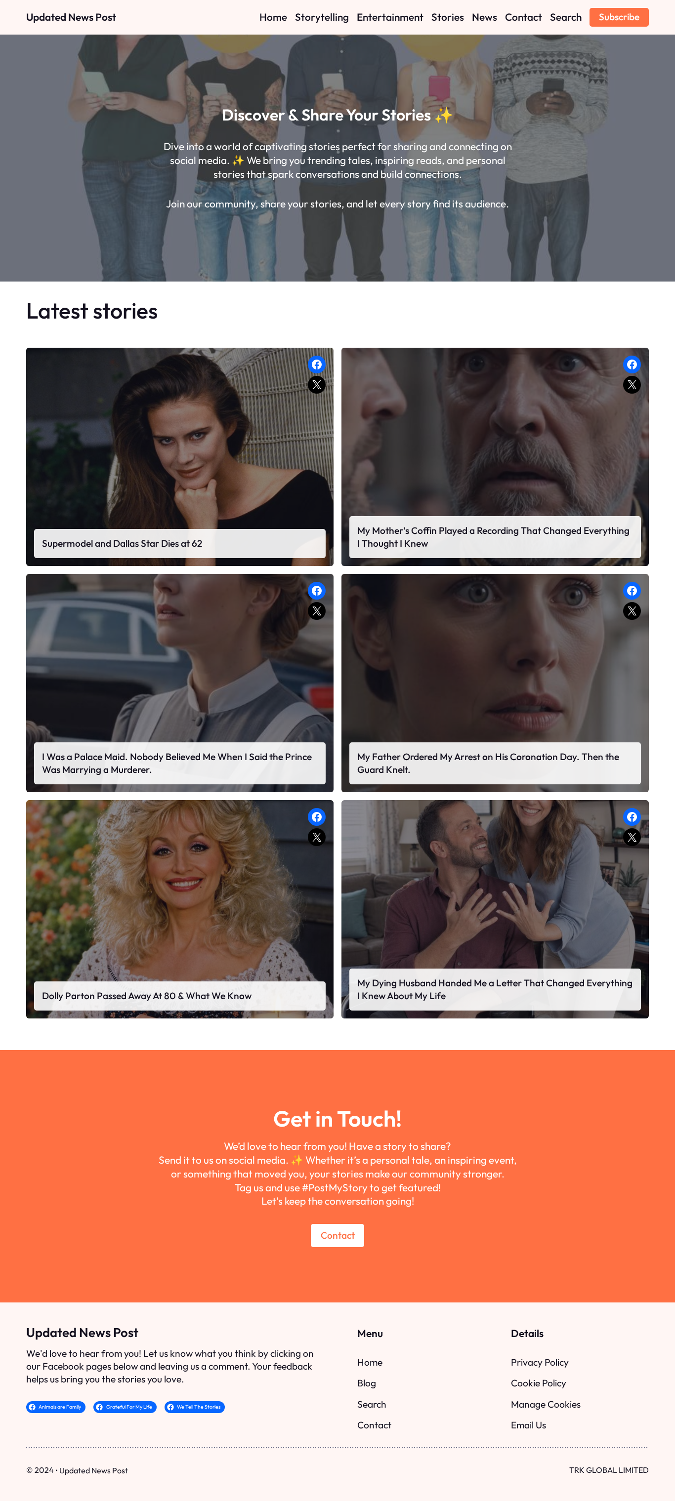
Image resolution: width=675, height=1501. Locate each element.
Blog (366, 1383)
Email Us (528, 1425)
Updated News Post (71, 16)
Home (369, 1362)
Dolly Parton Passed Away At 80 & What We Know (147, 996)
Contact (338, 1235)
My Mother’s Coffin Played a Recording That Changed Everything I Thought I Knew (493, 537)
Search (371, 1404)
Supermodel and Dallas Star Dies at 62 (122, 543)
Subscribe (619, 17)
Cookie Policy (538, 1383)
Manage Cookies (546, 1404)
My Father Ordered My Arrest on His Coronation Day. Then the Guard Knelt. (488, 763)
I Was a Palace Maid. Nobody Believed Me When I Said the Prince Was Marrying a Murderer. (177, 763)
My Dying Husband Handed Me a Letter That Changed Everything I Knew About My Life (495, 989)
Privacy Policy (540, 1362)
